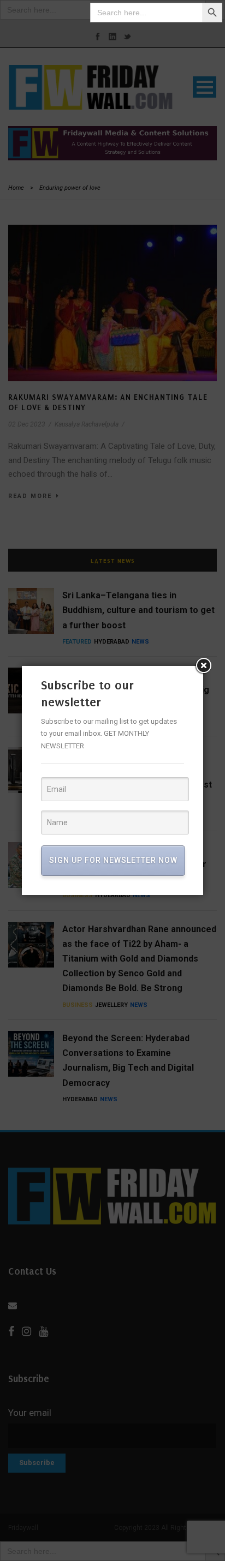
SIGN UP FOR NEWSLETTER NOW (113, 860)
